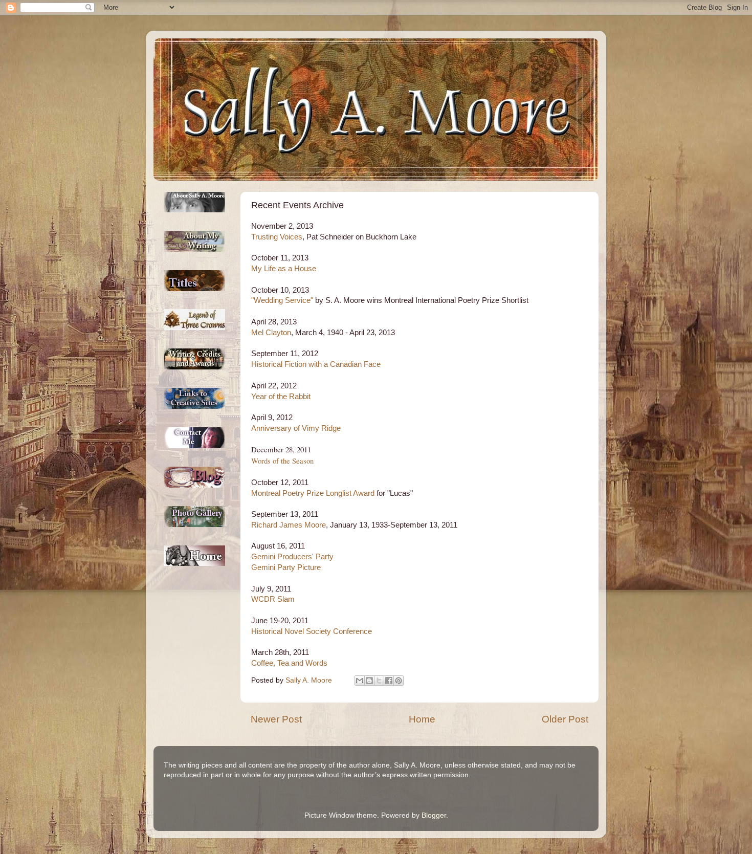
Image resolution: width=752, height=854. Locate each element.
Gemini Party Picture (286, 567)
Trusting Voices (276, 237)
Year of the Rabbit (281, 396)
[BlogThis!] (369, 680)
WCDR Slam (273, 599)
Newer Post (276, 719)
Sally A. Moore (309, 680)
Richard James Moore (288, 525)
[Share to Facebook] (389, 680)
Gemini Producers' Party (292, 557)
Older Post (565, 719)
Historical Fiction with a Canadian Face (316, 364)
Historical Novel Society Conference (311, 631)
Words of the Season (282, 460)
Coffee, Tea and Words (289, 663)
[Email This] (360, 680)
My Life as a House (283, 269)
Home (422, 719)
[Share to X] (379, 680)
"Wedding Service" (282, 300)
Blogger (434, 815)
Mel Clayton (271, 333)
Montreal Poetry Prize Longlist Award (312, 493)
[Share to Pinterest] (398, 680)
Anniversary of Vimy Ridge (296, 428)
